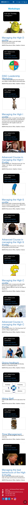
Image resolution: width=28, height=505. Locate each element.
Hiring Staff (8, 398)
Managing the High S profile (13, 201)
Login (19, 2)
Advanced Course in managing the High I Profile (12, 159)
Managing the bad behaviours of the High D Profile (13, 472)
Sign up (25, 2)
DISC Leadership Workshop (11, 77)
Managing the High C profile (13, 282)
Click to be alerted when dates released (10, 57)
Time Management (12, 434)
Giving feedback (10, 362)
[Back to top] (25, 502)
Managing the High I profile (12, 115)
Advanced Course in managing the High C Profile (13, 324)
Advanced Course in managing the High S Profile (13, 242)
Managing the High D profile (13, 39)
